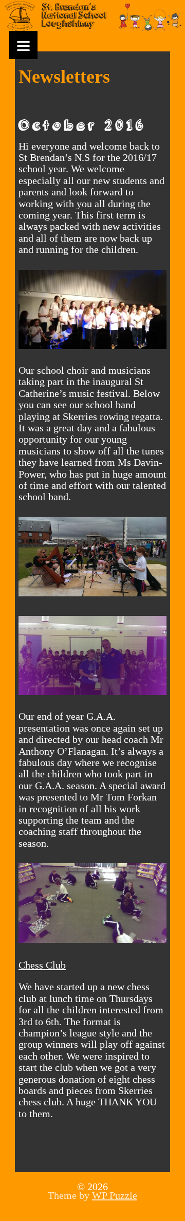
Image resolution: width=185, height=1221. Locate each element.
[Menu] (23, 45)
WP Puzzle (114, 1195)
